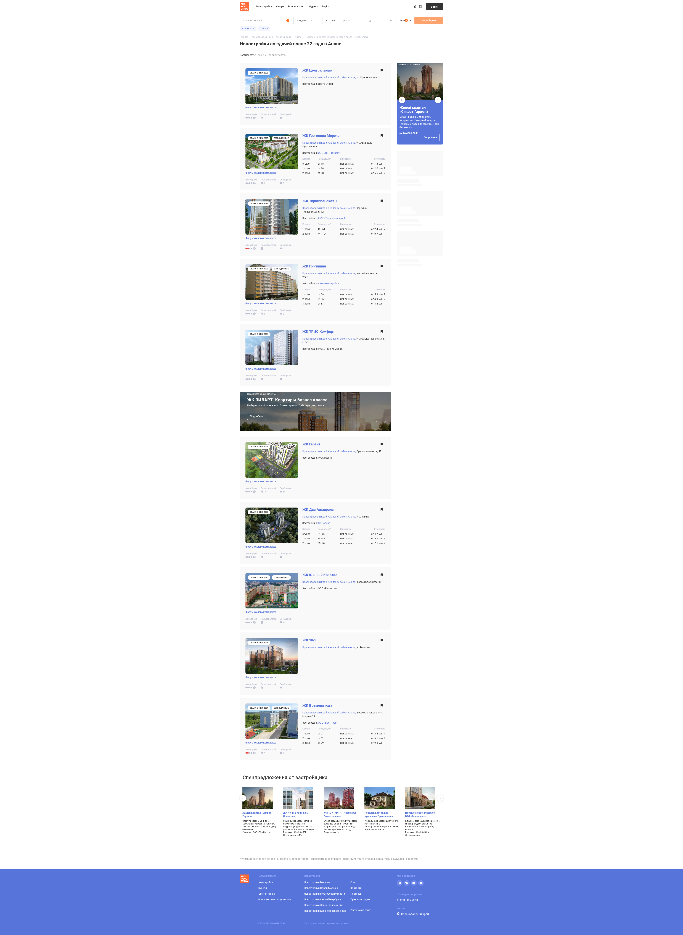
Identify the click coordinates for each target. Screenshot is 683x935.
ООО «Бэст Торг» (328, 722)
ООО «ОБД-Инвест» (329, 152)
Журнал (313, 6)
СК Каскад (324, 523)
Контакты (356, 888)
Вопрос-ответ (296, 6)
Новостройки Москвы (317, 882)
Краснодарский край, (314, 77)
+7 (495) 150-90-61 (407, 899)
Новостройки (264, 6)
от (343, 20)
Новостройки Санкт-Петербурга (322, 899)
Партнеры (356, 893)
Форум (280, 6)
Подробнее (256, 416)
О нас (353, 882)
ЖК (317, 70)
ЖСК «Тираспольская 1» (332, 218)
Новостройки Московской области (324, 893)
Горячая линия (266, 893)
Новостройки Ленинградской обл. (324, 905)
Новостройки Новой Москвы (321, 888)
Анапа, (352, 77)
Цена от (346, 20)
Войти (434, 6)
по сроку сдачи (277, 55)
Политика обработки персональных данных (326, 923)
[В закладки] (381, 71)
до (370, 20)
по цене (262, 55)
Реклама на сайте (360, 910)
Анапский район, (338, 77)
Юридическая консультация (274, 899)
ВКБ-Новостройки (328, 283)
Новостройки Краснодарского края (325, 910)
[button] (438, 100)
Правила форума (360, 899)
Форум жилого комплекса (260, 107)
